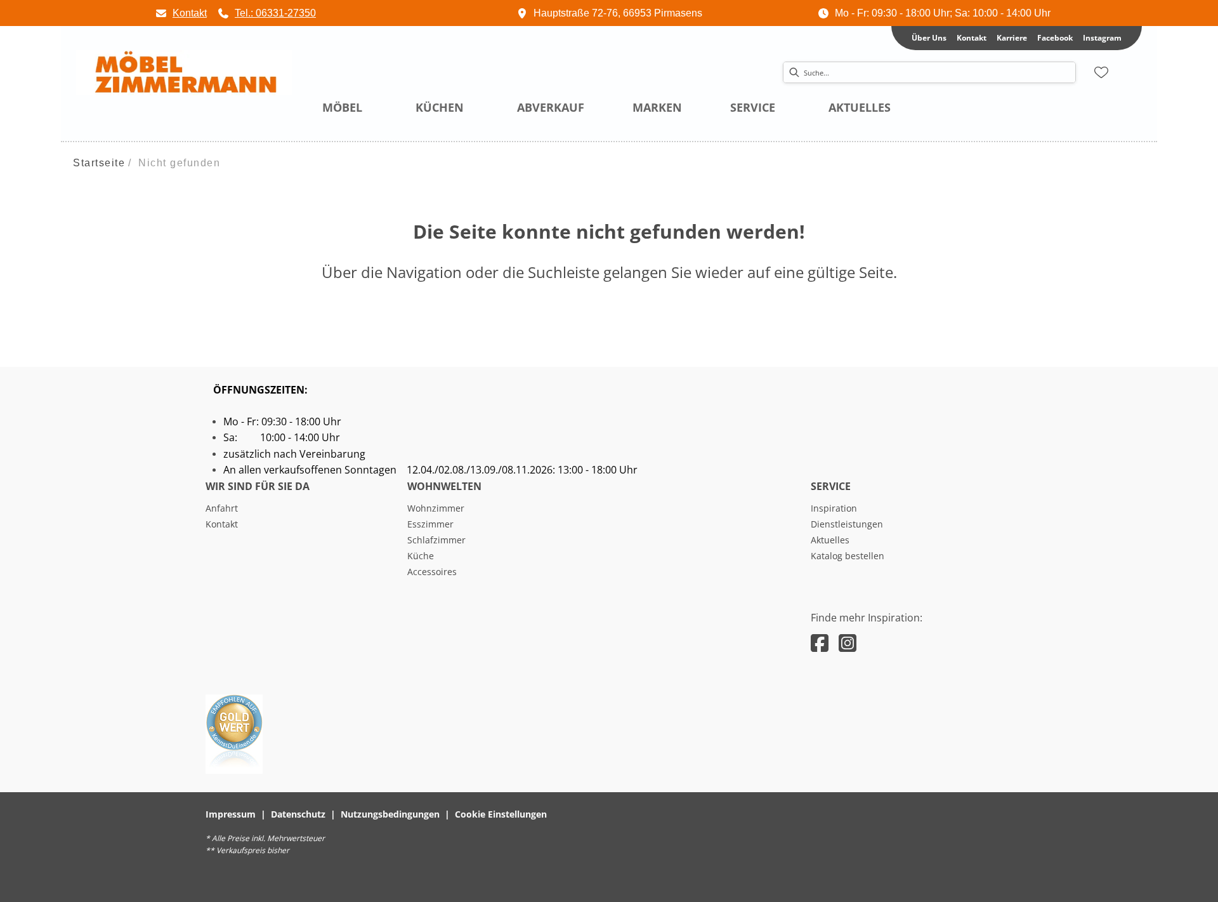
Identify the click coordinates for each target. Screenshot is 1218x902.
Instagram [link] (1102, 37)
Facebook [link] (1055, 37)
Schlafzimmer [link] (436, 540)
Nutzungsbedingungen (390, 814)
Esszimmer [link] (430, 524)
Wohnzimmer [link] (435, 508)
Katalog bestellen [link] (847, 556)
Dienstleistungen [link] (847, 524)
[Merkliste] (1101, 72)
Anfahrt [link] (222, 508)
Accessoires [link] (432, 572)
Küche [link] (420, 556)
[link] (181, 13)
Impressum (231, 814)
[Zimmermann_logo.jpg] (184, 73)
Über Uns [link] (929, 37)
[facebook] (819, 642)
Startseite (99, 162)
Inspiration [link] (834, 508)
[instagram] (847, 642)
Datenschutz (298, 814)
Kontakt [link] (971, 37)
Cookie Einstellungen (501, 814)
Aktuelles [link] (830, 540)
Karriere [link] (1012, 37)
